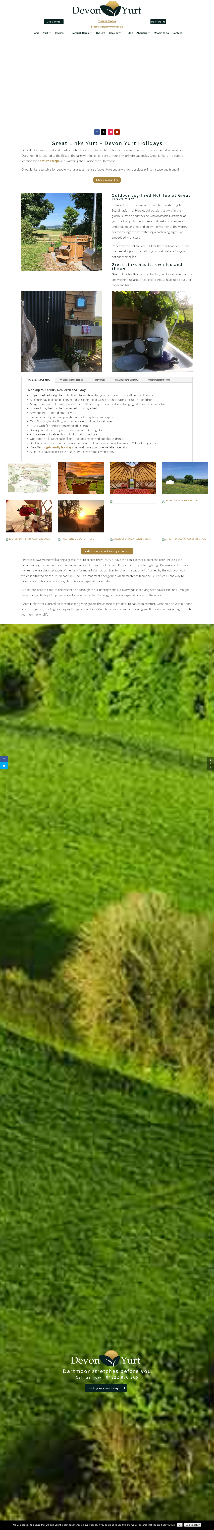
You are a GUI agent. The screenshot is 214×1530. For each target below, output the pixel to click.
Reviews (60, 33)
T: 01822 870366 (107, 21)
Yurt (45, 33)
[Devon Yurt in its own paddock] (28, 538)
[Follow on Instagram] (110, 132)
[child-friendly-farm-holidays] (184, 538)
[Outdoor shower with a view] (130, 538)
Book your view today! (103, 1388)
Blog (130, 33)
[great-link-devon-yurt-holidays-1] (185, 493)
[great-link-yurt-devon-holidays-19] (133, 502)
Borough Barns (80, 33)
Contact (177, 33)
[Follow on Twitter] (103, 132)
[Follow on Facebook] (97, 132)
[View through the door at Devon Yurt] (133, 493)
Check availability (107, 180)
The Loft (100, 33)
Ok (179, 1524)
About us (141, 33)
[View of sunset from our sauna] (81, 493)
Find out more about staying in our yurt (107, 551)
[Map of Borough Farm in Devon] (29, 493)
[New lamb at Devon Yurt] (76, 538)
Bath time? (99, 379)
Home (35, 33)
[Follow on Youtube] (117, 132)
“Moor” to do (161, 33)
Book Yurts (54, 21)
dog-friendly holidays (58, 447)
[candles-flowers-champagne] (29, 531)
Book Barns (158, 21)
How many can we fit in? (38, 379)
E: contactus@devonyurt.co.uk (107, 26)
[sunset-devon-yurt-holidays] (185, 500)
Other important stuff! (159, 379)
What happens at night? (126, 379)
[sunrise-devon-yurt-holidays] (81, 531)
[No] (209, 1525)
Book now (115, 33)
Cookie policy (193, 1524)
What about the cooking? (72, 379)
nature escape (50, 161)
